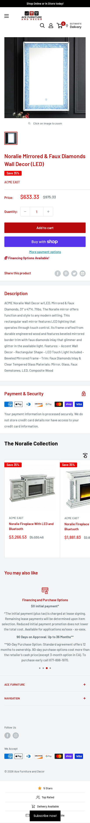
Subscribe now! (45, 816)
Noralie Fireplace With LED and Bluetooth (31, 526)
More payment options (45, 252)
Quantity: (11, 212)
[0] (59, 25)
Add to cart (45, 228)
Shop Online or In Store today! (45, 3)
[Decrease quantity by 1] (25, 211)
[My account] (51, 25)
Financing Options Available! (28, 258)
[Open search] (42, 25)
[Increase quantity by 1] (48, 211)
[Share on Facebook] (58, 273)
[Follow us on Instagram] (16, 735)
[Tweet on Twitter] (74, 273)
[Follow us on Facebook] (7, 735)
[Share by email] (83, 273)
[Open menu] (6, 16)
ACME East (12, 182)
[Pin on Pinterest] (66, 273)
